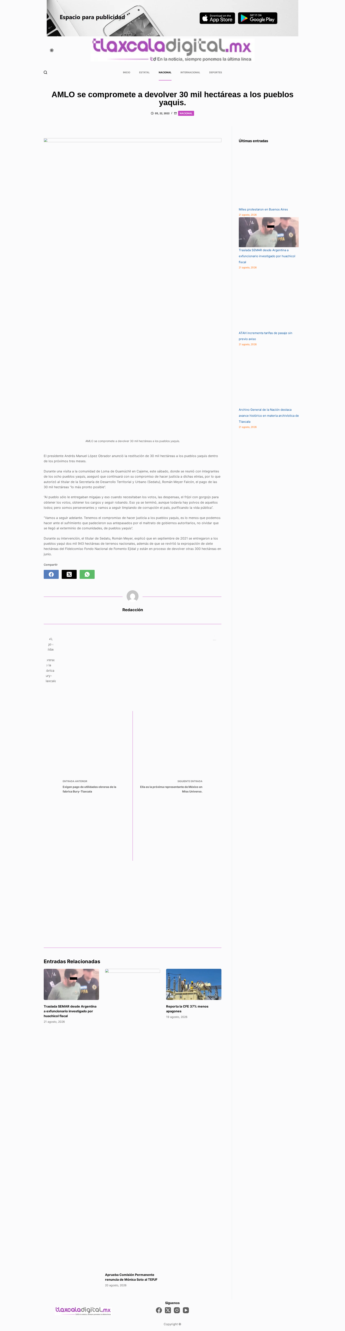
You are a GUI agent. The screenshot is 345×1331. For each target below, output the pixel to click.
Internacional (190, 72)
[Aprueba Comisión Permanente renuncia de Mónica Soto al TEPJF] (132, 1118)
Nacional (165, 72)
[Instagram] (177, 1310)
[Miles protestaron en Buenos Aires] (269, 176)
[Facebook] (51, 574)
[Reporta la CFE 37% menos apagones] (193, 984)
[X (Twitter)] (69, 574)
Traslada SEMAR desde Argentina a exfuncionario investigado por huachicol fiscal (70, 1011)
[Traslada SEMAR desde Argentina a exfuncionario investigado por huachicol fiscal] (71, 984)
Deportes (215, 72)
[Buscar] (45, 72)
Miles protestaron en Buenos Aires (263, 209)
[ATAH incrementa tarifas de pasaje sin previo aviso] (269, 300)
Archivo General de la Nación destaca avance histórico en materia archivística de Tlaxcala (269, 416)
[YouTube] (186, 1310)
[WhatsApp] (87, 574)
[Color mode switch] (52, 50)
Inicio (126, 72)
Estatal (144, 72)
